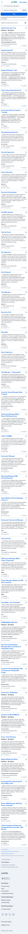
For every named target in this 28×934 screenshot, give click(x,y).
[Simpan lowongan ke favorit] (26, 28)
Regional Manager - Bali (9, 70)
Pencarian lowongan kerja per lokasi (9, 867)
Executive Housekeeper (9, 192)
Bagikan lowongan (5, 900)
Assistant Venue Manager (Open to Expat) (12, 393)
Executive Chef (6, 312)
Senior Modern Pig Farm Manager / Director (12, 499)
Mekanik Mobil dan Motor (9, 759)
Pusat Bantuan (5, 891)
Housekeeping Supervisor (9, 132)
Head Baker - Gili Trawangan (10, 602)
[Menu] (2, 2)
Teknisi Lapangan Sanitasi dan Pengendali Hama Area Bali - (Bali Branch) (12, 827)
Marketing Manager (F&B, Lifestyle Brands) (9, 477)
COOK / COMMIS (6, 436)
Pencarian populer (6, 859)
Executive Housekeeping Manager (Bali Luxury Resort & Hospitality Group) (11, 646)
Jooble (11, 930)
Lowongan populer (6, 909)
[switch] (25, 23)
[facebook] (2, 914)
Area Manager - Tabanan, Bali (10, 372)
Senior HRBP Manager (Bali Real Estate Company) (11, 804)
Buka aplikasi (23, 2)
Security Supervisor (7, 152)
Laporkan (24, 45)
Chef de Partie (6, 232)
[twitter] (9, 914)
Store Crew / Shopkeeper (9, 692)
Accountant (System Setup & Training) (10, 111)
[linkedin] (13, 914)
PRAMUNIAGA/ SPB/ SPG (9, 622)
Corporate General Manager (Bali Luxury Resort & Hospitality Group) (12, 670)
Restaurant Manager (8, 456)
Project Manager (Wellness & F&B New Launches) (12, 581)
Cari (14, 14)
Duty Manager (6, 292)
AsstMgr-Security (7, 212)
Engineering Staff (7, 50)
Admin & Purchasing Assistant (11, 90)
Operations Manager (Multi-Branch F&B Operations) (10, 415)
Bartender (4, 332)
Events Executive (7, 172)
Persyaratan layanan (6, 921)
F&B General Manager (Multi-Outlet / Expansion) (10, 559)
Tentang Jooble (5, 886)
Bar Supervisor (6, 252)
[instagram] (6, 914)
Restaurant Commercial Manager (12, 520)
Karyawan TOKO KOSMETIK (10, 715)
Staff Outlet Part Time (8, 28)
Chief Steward (6, 272)
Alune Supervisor (6, 352)
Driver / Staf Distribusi (8, 737)
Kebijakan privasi (5, 925)
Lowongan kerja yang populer (8, 865)
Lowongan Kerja (5, 902)
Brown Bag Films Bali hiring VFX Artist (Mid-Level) (11, 782)
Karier (2, 888)
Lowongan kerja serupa (7, 893)
